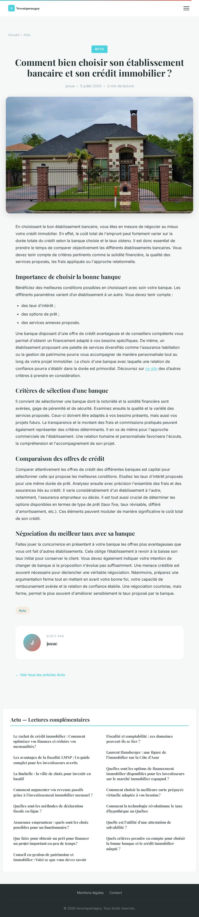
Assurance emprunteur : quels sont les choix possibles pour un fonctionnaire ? (50, 825)
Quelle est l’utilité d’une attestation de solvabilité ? (138, 825)
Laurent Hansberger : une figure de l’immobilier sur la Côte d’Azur (136, 755)
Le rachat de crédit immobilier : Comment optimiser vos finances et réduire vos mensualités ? (49, 741)
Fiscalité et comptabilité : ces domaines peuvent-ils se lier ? (139, 739)
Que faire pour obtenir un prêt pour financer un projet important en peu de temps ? (51, 841)
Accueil (13, 35)
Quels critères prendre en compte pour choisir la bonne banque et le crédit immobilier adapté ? (145, 843)
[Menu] (186, 8)
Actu (27, 35)
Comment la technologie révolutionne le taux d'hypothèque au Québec (144, 808)
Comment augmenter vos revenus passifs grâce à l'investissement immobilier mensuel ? (52, 792)
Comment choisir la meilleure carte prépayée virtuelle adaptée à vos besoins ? (145, 792)
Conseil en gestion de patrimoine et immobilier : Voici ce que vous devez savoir (49, 857)
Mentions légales (90, 893)
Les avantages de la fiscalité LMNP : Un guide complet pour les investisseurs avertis (51, 760)
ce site (151, 368)
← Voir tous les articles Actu (40, 674)
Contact (115, 893)
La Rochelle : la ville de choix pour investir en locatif (52, 776)
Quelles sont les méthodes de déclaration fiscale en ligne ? (48, 808)
